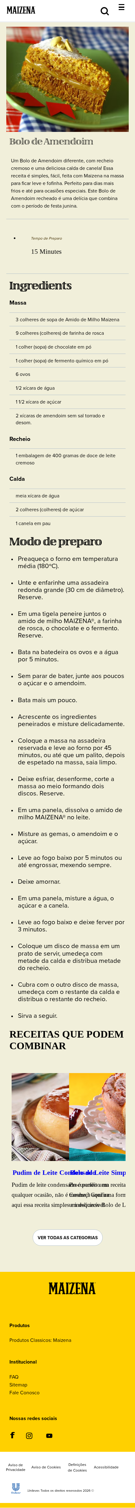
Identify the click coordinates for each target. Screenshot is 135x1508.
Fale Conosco (24, 1392)
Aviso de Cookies (46, 1467)
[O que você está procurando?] (126, 3)
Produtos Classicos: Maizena (40, 1340)
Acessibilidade (106, 1467)
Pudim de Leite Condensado (54, 1172)
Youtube (49, 1435)
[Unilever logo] (16, 1491)
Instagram (29, 1435)
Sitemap (18, 1384)
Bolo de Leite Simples (102, 1172)
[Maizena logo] (72, 1302)
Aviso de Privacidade (15, 1467)
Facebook (12, 1435)
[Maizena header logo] (21, 18)
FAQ (14, 1376)
